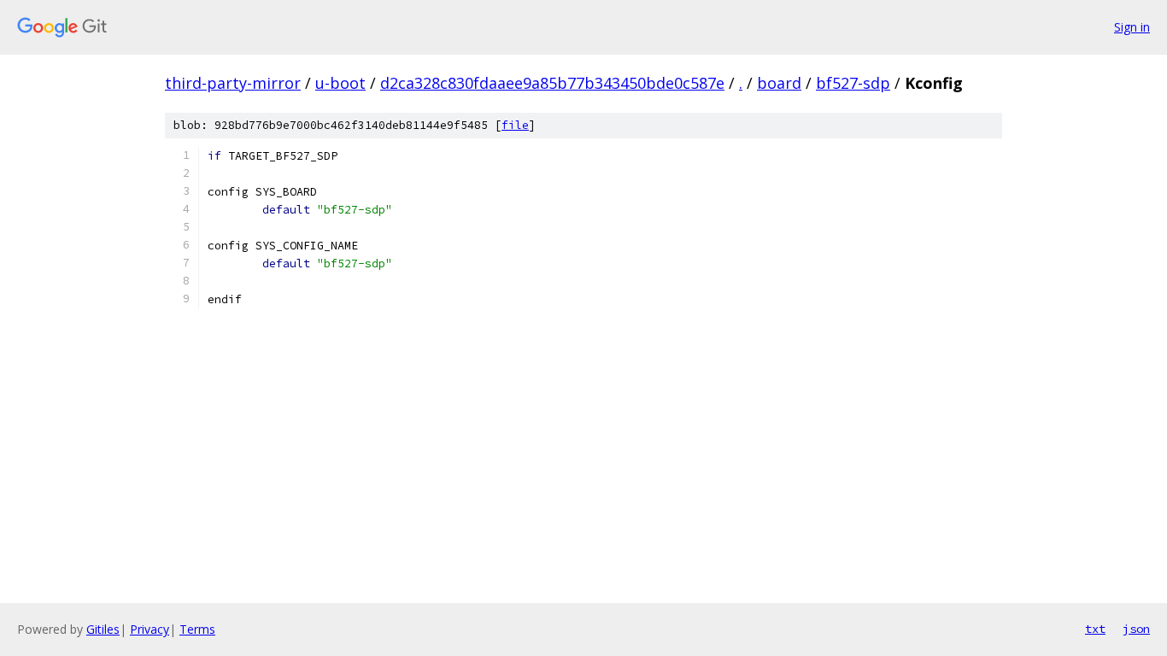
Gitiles (103, 629)
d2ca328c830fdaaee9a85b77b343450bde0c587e (552, 83)
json (1136, 628)
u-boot (340, 83)
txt (1095, 628)
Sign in (1132, 27)
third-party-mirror (233, 83)
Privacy (149, 629)
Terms (197, 629)
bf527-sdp (853, 83)
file (515, 125)
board (779, 83)
